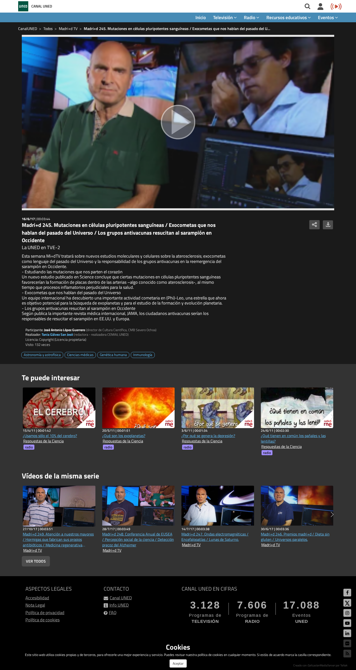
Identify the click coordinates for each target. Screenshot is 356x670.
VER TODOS (36, 561)
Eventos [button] (326, 17)
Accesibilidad (37, 598)
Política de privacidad (44, 612)
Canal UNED (121, 598)
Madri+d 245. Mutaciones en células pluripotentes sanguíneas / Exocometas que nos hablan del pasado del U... (177, 28)
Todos (48, 28)
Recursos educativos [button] (287, 17)
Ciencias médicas (80, 354)
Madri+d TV (68, 28)
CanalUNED (27, 28)
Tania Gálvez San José (57, 334)
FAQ (112, 612)
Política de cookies (42, 620)
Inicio (200, 17)
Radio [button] (250, 17)
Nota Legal (35, 605)
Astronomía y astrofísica (42, 354)
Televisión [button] (223, 17)
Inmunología (142, 354)
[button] (332, 417)
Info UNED (119, 605)
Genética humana (113, 354)
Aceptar (178, 663)
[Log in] (320, 6)
